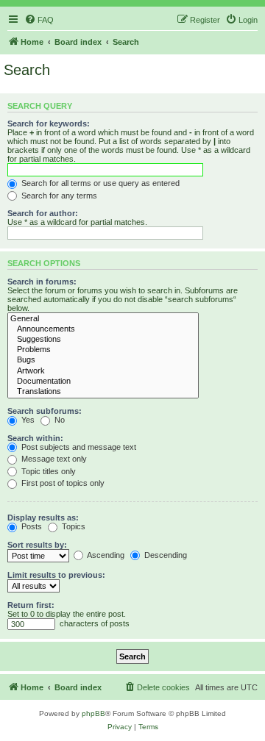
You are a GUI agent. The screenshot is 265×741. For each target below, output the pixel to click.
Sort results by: (37, 544)
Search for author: (42, 213)
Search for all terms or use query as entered (99, 183)
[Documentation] (103, 381)
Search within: (35, 438)
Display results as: (43, 517)
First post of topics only (62, 483)
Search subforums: (44, 411)
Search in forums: (42, 281)
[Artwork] (103, 371)
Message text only (53, 458)
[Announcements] (103, 329)
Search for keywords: (48, 123)
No (58, 419)
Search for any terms (58, 195)
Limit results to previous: (56, 574)
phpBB (93, 713)
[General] (103, 319)
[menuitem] (39, 20)
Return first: (30, 605)
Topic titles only (47, 471)
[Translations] (103, 392)
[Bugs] (103, 360)
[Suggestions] (103, 339)
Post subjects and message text (77, 447)
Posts (30, 526)
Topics (72, 526)
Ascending (104, 555)
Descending (164, 555)
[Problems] (103, 350)
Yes (27, 419)
